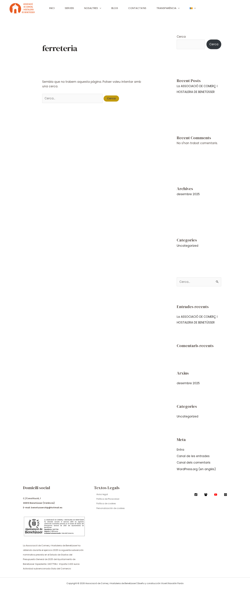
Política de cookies (106, 503)
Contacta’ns (137, 8)
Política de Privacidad (107, 498)
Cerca (181, 37)
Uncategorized (187, 246)
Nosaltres (91, 8)
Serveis (69, 8)
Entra (180, 450)
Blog (114, 8)
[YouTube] (215, 494)
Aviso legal (102, 494)
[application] (99, 8)
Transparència (166, 8)
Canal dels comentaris (193, 462)
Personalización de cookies (110, 508)
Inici (52, 8)
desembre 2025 (188, 194)
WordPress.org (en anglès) (196, 469)
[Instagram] (225, 494)
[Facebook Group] (205, 494)
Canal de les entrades (193, 456)
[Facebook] (195, 494)
